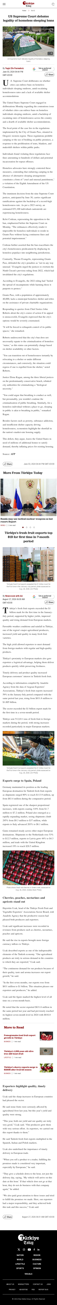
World (33, 10)
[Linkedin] (39, 1250)
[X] (18, 1249)
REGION (37, 1255)
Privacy (12, 1289)
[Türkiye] (46, 1051)
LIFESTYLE (20, 1264)
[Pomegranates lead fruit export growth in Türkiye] (46, 1036)
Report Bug (43, 1289)
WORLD (20, 1259)
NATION (20, 1255)
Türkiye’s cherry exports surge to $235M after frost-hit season (21, 1068)
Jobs (49, 1284)
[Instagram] (24, 1249)
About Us (10, 1284)
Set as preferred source (45, 69)
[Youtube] (29, 1249)
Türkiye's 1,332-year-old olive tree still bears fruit (19, 1052)
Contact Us (38, 1284)
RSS (33, 1289)
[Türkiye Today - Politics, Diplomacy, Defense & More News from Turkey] (28, 4)
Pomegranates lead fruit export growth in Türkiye (19, 1036)
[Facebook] (34, 1249)
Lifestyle (7, 1057)
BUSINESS (36, 1259)
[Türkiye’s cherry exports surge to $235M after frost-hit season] (46, 1067)
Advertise (23, 1289)
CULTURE (37, 1264)
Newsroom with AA (14, 596)
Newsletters (23, 1284)
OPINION (37, 1268)
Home (24, 10)
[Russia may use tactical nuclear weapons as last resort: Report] (28, 497)
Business (7, 1042)
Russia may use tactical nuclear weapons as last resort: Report (27, 520)
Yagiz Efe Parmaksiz (14, 68)
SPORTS (20, 1268)
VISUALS (28, 1274)
